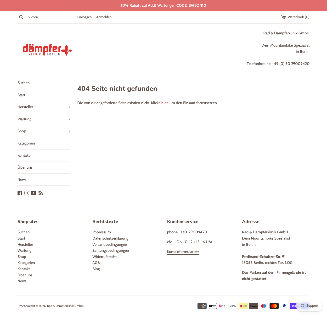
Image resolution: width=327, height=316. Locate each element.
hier (164, 103)
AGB (96, 262)
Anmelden (104, 17)
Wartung (43, 119)
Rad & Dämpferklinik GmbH (65, 306)
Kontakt (23, 155)
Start (21, 95)
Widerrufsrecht (104, 256)
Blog (96, 269)
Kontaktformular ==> (183, 251)
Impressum (101, 232)
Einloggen (84, 17)
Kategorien (26, 143)
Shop (43, 131)
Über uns (25, 167)
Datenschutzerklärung (110, 238)
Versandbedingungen (109, 244)
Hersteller (43, 107)
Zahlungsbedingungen (110, 250)
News (22, 179)
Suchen (23, 82)
